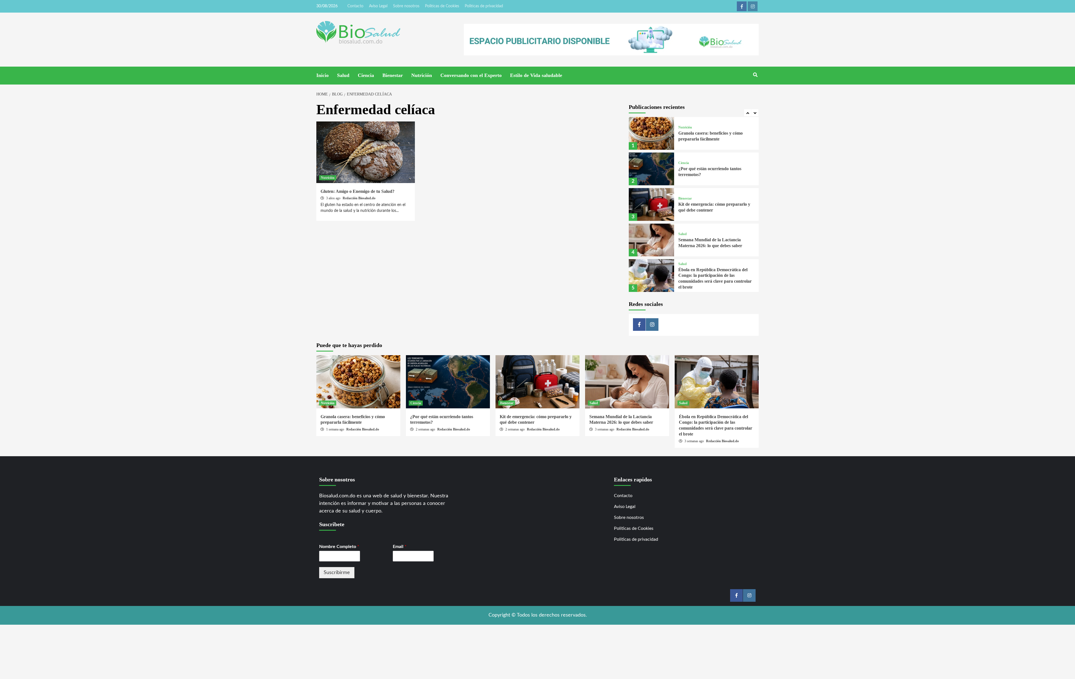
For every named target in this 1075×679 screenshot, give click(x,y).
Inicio (322, 75)
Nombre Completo (339, 546)
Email (399, 546)
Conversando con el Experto (471, 75)
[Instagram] (753, 6)
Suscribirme (337, 572)
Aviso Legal (378, 6)
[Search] (755, 75)
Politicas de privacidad (484, 6)
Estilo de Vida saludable (536, 75)
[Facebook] (742, 6)
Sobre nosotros (406, 6)
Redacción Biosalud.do (359, 198)
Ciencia (366, 75)
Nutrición (421, 75)
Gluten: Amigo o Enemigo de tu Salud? (357, 191)
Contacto (355, 6)
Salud (343, 75)
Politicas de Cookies (442, 6)
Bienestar (392, 75)
